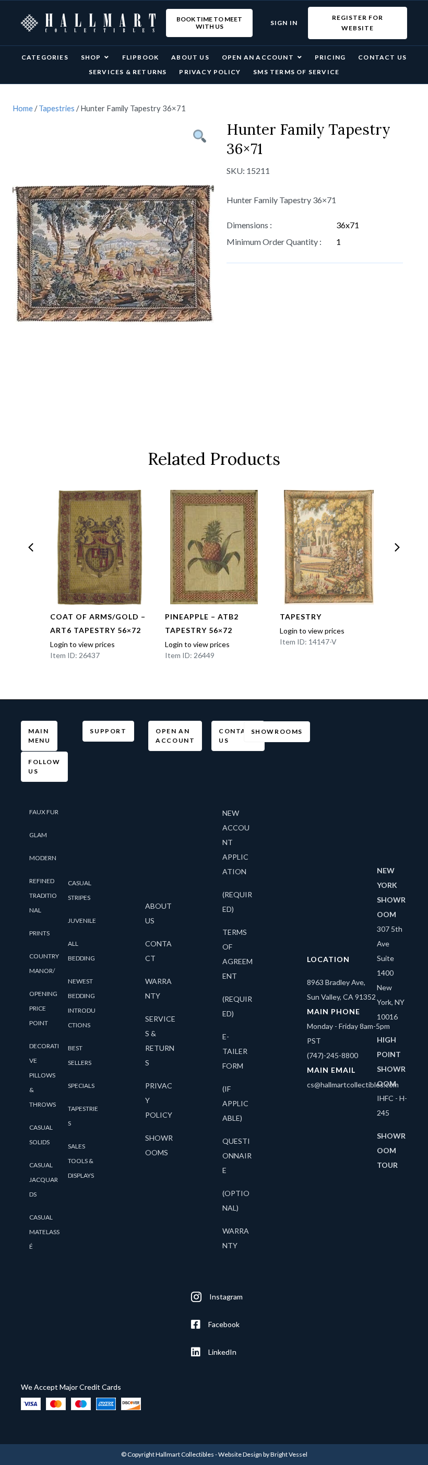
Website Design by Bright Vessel (262, 1454)
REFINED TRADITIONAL (43, 895)
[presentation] (31, 547)
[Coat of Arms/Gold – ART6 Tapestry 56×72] (99, 547)
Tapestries (57, 108)
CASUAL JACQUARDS (43, 1179)
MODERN (42, 858)
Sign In (284, 23)
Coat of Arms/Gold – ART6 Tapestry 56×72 (98, 623)
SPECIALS (81, 1085)
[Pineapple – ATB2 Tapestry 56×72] (214, 547)
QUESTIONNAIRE (237, 1155)
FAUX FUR (43, 812)
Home (23, 108)
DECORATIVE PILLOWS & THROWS (44, 1075)
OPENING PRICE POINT (43, 1008)
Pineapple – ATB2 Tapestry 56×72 (202, 623)
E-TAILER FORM (234, 1051)
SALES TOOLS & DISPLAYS (81, 1160)
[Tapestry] (329, 547)
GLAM (38, 835)
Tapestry (301, 616)
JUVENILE (82, 920)
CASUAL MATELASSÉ (44, 1231)
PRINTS (39, 933)
